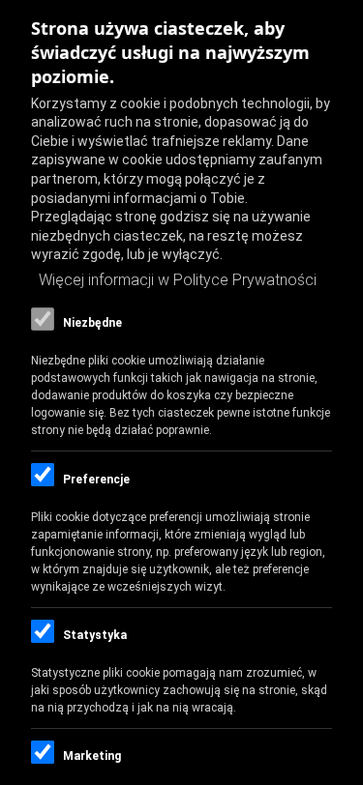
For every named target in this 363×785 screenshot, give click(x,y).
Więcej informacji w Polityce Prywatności (178, 280)
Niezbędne (92, 323)
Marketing (92, 756)
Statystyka (95, 635)
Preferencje (96, 479)
